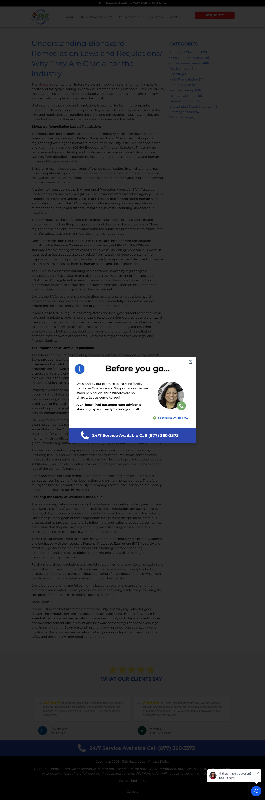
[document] (132, 400)
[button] (190, 361)
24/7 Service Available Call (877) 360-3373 (135, 435)
